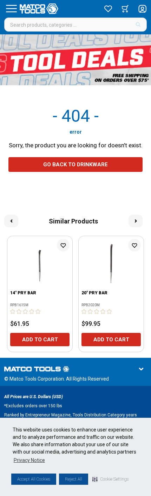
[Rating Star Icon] (13, 311)
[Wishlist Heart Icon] (63, 245)
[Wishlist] (108, 9)
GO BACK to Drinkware (75, 164)
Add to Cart (40, 339)
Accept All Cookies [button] (33, 479)
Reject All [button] (73, 479)
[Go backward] (11, 221)
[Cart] (125, 9)
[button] (110, 479)
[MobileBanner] (75, 59)
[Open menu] (11, 9)
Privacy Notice (29, 460)
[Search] (138, 24)
